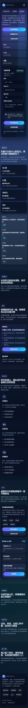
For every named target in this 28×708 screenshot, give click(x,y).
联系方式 (6, 86)
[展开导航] (24, 5)
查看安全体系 (14, 349)
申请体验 (18, 694)
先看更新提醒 (14, 127)
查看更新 (14, 574)
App (12, 694)
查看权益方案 (14, 533)
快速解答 (13, 690)
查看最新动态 (14, 34)
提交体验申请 (14, 123)
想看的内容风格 (8, 101)
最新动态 (5, 690)
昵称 (5, 78)
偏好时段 (6, 94)
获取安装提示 (14, 529)
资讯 (20, 690)
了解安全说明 (14, 39)
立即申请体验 (14, 29)
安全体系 (5, 694)
